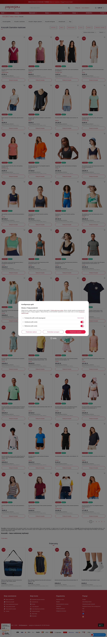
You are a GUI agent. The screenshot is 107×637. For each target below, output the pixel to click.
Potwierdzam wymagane (53, 331)
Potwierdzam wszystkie (75, 331)
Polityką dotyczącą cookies (57, 310)
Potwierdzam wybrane (31, 331)
